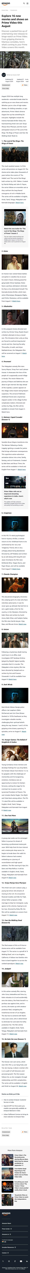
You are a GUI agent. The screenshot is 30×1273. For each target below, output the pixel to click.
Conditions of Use (12, 1267)
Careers (4, 1253)
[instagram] (9, 1261)
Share (25, 85)
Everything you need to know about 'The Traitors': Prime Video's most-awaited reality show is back (21, 1186)
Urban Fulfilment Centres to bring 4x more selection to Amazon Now (16, 1115)
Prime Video (5, 88)
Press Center (6, 1229)
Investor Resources (8, 1247)
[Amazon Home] (6, 4)
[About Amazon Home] (6, 1214)
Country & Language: (7, 1240)
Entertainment (13, 10)
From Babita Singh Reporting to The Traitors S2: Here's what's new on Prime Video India (21, 1173)
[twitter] (3, 1261)
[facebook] (15, 1261)
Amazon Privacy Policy (21, 1267)
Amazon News (5, 10)
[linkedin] (27, 1261)
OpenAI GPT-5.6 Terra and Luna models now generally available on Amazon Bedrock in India (15, 1108)
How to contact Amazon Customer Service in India (15, 1101)
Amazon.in (5, 1234)
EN (5, 1242)
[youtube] (21, 1261)
